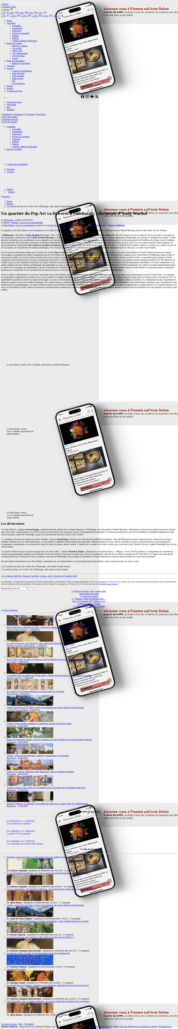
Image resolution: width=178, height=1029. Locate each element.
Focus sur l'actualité (20, 33)
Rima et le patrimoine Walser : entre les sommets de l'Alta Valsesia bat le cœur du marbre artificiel (49, 739)
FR (28, 15)
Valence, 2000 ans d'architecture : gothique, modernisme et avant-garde (38, 755)
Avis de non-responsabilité (31, 222)
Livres (15, 58)
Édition (15, 36)
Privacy (108, 1026)
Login (13, 7)
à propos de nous (14, 102)
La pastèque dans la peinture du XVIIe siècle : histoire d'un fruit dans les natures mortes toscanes (49, 675)
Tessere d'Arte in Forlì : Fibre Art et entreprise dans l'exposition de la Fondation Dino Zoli (46, 787)
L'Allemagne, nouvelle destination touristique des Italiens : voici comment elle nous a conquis (48, 921)
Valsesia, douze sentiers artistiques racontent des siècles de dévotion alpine (39, 723)
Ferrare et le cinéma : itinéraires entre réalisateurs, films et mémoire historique (40, 771)
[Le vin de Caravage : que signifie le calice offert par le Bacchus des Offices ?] (30, 641)
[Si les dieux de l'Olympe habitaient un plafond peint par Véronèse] (30, 689)
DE (26, 12)
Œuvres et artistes (14, 43)
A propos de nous (14, 91)
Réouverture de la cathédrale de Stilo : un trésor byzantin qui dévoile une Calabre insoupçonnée (48, 627)
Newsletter (11, 104)
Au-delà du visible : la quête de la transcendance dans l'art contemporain (38, 953)
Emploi (10, 88)
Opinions (11, 66)
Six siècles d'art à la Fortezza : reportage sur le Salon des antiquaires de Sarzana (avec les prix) (48, 985)
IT (7, 12)
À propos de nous (9, 1024)
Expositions (17, 28)
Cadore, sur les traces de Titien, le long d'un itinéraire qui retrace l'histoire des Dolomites (45, 707)
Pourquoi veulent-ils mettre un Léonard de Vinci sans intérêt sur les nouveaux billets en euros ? (48, 857)
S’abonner (6, 7)
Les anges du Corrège (16, 969)
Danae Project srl (96, 1026)
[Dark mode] (7, 225)
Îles (13, 81)
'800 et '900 (17, 51)
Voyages (10, 172)
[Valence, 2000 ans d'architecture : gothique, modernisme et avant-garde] (30, 753)
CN (45, 12)
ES (35, 12)
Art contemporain (20, 53)
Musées (15, 222)
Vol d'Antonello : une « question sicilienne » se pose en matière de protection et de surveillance (48, 1001)
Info (8, 107)
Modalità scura (165, 1026)
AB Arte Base (18, 56)
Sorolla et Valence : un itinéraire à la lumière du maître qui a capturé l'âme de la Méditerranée (47, 803)
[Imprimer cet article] (41, 225)
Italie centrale (18, 76)
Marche (15, 38)
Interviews (16, 31)
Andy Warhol (32, 235)
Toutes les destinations (22, 71)
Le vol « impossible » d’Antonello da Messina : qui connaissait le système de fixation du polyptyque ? (51, 889)
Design (10, 86)
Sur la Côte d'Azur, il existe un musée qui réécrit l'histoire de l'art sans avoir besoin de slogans (48, 659)
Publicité (10, 109)
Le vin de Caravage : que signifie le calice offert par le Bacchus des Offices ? (40, 643)
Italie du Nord (18, 73)
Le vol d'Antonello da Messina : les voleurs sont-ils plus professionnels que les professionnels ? (48, 873)
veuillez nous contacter (109, 584)
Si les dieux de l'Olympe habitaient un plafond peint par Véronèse (35, 691)
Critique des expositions (17, 164)
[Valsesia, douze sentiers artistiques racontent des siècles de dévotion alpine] (30, 721)
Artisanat (16, 139)
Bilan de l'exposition (16, 61)
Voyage (10, 68)
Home (9, 21)
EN (16, 12)
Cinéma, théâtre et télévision (24, 41)
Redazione (9, 220)
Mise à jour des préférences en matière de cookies (135, 1026)
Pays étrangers (18, 83)
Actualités (11, 23)
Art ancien (16, 48)
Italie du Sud (17, 78)
